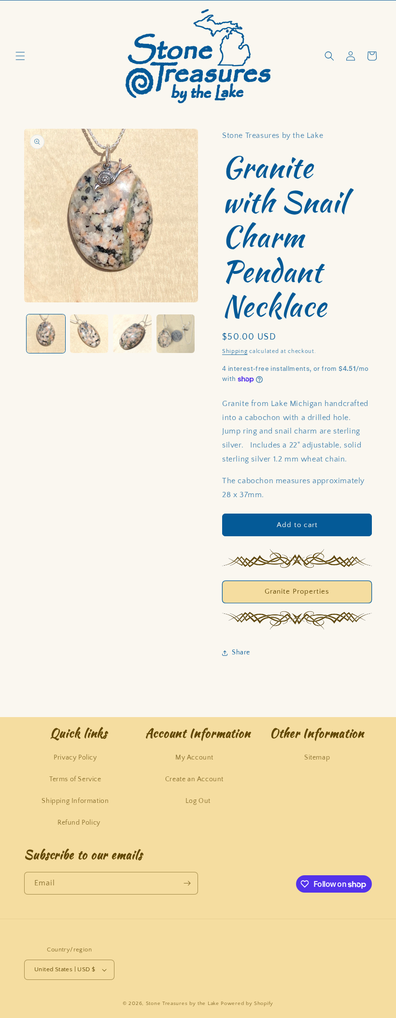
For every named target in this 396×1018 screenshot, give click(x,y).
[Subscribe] (187, 883)
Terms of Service (75, 779)
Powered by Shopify (247, 1003)
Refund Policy (78, 823)
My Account (194, 757)
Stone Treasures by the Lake (182, 1003)
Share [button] (241, 652)
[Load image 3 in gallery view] (132, 333)
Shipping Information (75, 801)
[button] (20, 56)
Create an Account (194, 779)
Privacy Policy (75, 757)
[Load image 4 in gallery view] (175, 333)
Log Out (198, 801)
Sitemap (317, 757)
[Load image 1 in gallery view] (46, 333)
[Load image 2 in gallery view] (89, 333)
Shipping (235, 351)
